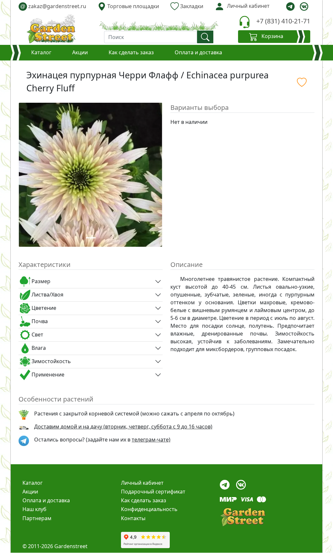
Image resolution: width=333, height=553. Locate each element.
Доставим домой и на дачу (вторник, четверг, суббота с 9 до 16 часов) (123, 426)
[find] (205, 37)
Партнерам (36, 518)
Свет (36, 334)
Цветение (43, 307)
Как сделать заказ (131, 52)
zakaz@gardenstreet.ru (53, 6)
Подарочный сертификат (153, 491)
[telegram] (290, 6)
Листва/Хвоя (46, 294)
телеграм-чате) (151, 439)
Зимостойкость (50, 361)
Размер (40, 281)
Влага (38, 347)
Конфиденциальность (149, 509)
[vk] (304, 6)
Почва (39, 321)
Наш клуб (34, 509)
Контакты (133, 518)
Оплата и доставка (198, 52)
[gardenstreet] (51, 28)
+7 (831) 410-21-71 (283, 21)
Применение (47, 374)
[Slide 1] (91, 238)
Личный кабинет (142, 482)
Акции (80, 52)
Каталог (41, 52)
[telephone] (244, 22)
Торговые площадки (132, 6)
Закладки (191, 6)
